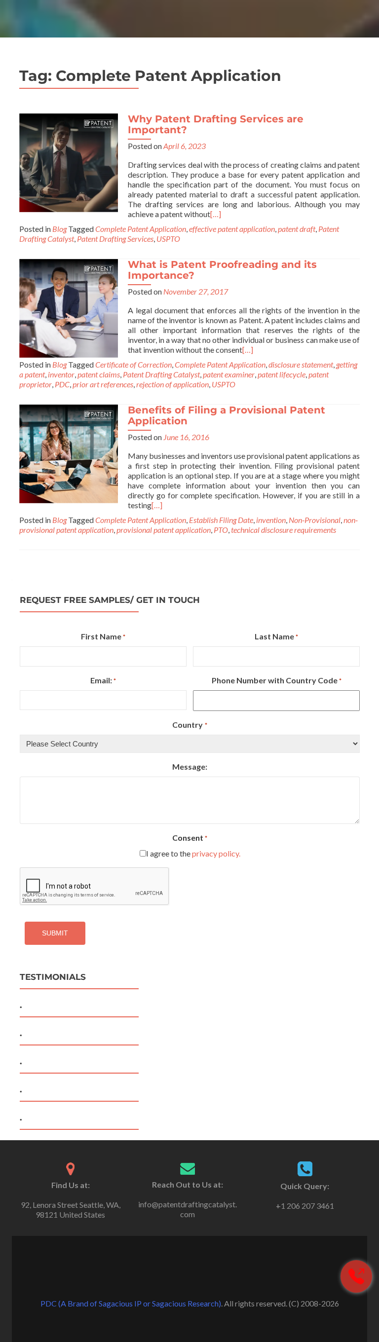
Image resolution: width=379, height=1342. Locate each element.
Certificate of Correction (133, 364)
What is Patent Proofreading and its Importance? (222, 270)
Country (189, 724)
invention (271, 519)
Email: (103, 680)
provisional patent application (163, 529)
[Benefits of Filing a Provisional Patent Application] (68, 452)
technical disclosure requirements (283, 529)
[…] (215, 214)
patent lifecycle (281, 374)
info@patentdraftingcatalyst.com (187, 1209)
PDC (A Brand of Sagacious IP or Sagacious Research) (130, 1303)
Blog (59, 228)
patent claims (98, 374)
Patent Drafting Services (115, 238)
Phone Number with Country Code (276, 680)
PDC (62, 384)
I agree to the (193, 853)
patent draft (296, 228)
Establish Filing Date (221, 519)
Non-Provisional (315, 519)
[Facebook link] (175, 1278)
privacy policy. (216, 853)
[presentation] (95, 886)
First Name (103, 636)
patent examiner (229, 374)
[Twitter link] (189, 1278)
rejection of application (172, 384)
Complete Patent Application (140, 228)
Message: (189, 766)
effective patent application (232, 228)
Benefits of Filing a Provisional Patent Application (226, 415)
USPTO (168, 238)
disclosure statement (300, 364)
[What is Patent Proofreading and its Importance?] (68, 307)
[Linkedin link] (203, 1278)
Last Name (276, 636)
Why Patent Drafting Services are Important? (215, 124)
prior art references (103, 384)
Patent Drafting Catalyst (161, 374)
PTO (221, 529)
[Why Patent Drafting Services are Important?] (68, 161)
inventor (61, 374)
